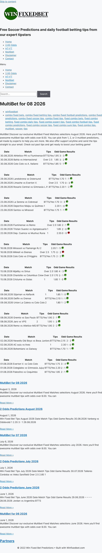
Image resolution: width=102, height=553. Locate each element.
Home (8, 41)
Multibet (9, 52)
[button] (51, 64)
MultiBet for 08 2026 (13, 382)
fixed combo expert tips (51, 122)
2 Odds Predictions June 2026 (19, 487)
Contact (9, 58)
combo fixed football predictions (70, 115)
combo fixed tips (54, 118)
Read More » (7, 402)
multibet (9, 128)
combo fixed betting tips (38, 115)
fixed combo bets (73, 118)
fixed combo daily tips (26, 122)
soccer (18, 128)
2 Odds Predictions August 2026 (21, 409)
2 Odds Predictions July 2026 (19, 461)
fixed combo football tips (79, 122)
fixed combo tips (86, 125)
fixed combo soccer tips (39, 125)
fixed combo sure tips (64, 125)
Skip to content (8, 1)
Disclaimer (10, 55)
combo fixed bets (14, 115)
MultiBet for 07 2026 (13, 435)
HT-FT (8, 48)
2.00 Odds (11, 45)
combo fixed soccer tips (31, 118)
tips (25, 128)
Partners (7, 541)
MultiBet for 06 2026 (13, 513)
